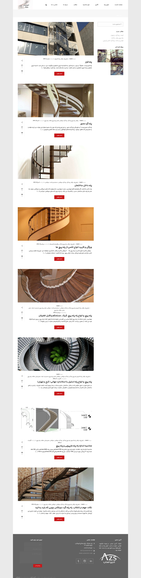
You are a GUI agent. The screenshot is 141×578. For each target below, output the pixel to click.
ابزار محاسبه (86, 5)
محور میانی (37, 376)
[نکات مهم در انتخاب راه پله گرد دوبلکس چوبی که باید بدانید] (56, 484)
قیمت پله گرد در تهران (117, 35)
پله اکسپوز (57, 59)
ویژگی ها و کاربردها (54, 244)
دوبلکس (47, 182)
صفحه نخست (118, 5)
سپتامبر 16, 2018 (40, 244)
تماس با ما (54, 5)
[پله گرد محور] (56, 100)
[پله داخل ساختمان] (56, 162)
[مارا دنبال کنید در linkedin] (91, 561)
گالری (96, 5)
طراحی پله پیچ (55, 120)
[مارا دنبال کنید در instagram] (84, 561)
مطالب (75, 5)
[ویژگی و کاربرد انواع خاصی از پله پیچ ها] (56, 224)
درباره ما (65, 5)
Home (120, 15)
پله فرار (88, 62)
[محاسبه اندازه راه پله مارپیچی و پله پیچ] (56, 420)
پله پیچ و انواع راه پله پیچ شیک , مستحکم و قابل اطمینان (65, 315)
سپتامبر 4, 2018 (56, 312)
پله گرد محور (86, 123)
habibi (71, 59)
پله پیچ (73, 120)
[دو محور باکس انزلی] (121, 56)
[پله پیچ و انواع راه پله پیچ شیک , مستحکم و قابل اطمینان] (56, 285)
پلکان (61, 59)
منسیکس (18, 577)
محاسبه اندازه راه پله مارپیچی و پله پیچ (74, 446)
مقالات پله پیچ (48, 120)
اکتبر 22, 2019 (36, 120)
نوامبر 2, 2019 (46, 59)
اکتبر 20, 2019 (36, 182)
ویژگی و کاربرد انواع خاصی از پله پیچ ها (74, 247)
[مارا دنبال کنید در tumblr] (78, 561)
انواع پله (106, 5)
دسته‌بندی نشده (54, 182)
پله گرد (69, 120)
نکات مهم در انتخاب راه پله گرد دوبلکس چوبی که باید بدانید (63, 507)
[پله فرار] (56, 38)
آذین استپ (32, 577)
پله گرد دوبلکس (63, 120)
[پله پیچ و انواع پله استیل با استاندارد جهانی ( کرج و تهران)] (56, 354)
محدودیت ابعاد (35, 308)
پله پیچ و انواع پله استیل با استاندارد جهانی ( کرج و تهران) (64, 381)
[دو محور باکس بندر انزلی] (121, 68)
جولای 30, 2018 (34, 504)
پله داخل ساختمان (83, 185)
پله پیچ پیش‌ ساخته (117, 38)
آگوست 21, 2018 (57, 379)
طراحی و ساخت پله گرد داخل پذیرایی (113, 41)
